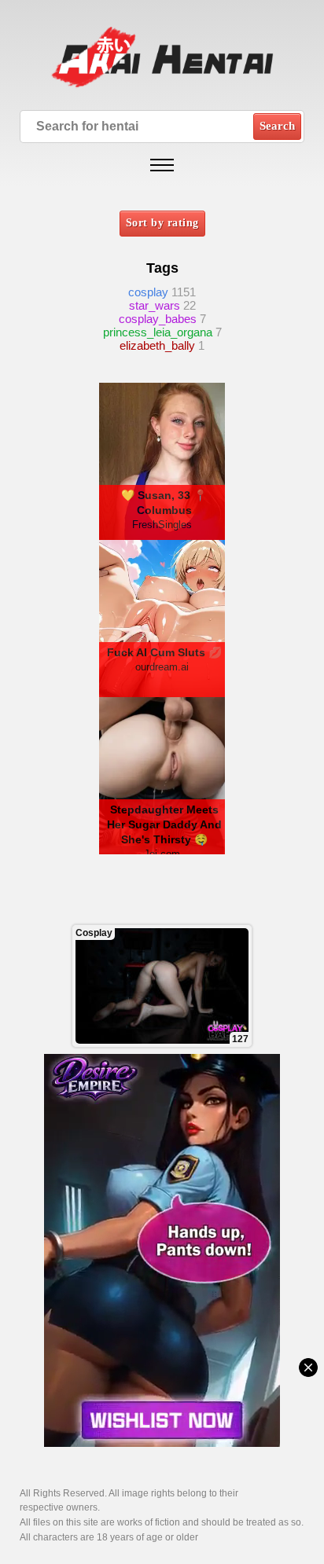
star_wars (154, 305)
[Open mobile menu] (162, 165)
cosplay (148, 292)
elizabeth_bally (157, 345)
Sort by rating (162, 223)
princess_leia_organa (157, 332)
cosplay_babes (158, 318)
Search (277, 125)
